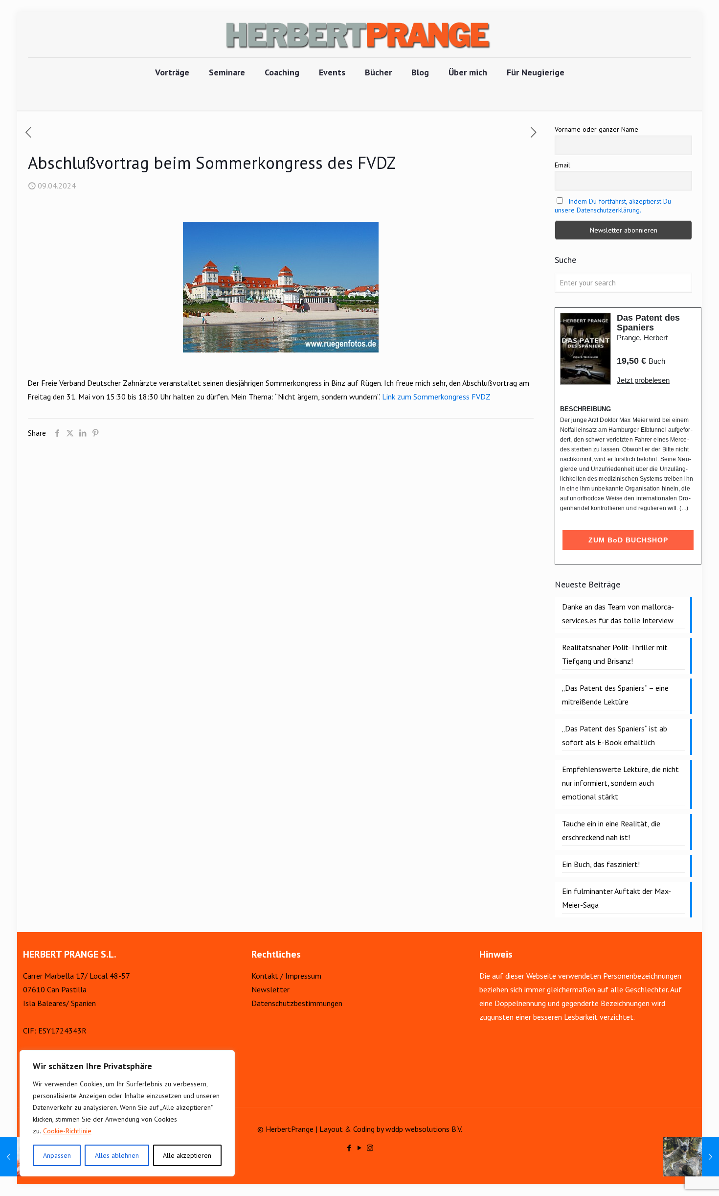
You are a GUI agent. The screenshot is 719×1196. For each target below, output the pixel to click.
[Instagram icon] (370, 1147)
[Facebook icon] (349, 1147)
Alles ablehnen (117, 1155)
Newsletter (270, 989)
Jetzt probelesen (643, 380)
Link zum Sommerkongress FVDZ (436, 396)
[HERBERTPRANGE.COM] (359, 34)
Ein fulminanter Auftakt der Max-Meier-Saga (616, 898)
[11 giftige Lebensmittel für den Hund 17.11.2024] (691, 1156)
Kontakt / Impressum (286, 976)
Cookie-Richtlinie (67, 1130)
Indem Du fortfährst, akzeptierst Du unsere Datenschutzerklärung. (613, 205)
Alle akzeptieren (187, 1155)
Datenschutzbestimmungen (296, 1003)
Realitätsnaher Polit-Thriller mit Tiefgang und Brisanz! (615, 654)
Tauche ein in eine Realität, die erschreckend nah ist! (611, 830)
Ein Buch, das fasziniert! (601, 864)
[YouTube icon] (359, 1147)
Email (562, 165)
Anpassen (57, 1155)
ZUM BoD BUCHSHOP (628, 540)
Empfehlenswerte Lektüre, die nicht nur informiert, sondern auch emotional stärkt (620, 782)
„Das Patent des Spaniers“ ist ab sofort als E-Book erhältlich (614, 735)
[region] (127, 1113)
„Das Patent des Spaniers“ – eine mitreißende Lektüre (615, 694)
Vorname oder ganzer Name (596, 129)
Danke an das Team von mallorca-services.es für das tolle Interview (618, 613)
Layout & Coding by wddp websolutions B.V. (390, 1129)
